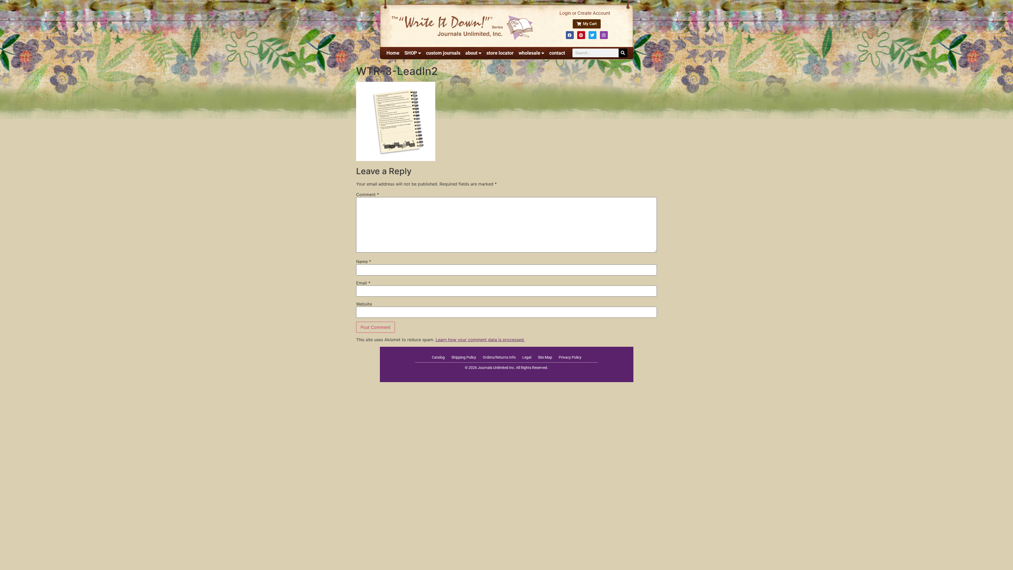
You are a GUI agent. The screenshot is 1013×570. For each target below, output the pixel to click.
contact (557, 53)
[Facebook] (570, 35)
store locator (500, 53)
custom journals (443, 53)
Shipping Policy (463, 357)
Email (363, 283)
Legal (526, 357)
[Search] (623, 53)
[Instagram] (604, 35)
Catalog (438, 357)
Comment (367, 194)
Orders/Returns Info (499, 357)
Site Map (545, 357)
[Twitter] (592, 35)
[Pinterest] (581, 35)
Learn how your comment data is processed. (480, 339)
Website (364, 304)
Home (392, 53)
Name (363, 261)
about (471, 53)
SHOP (410, 53)
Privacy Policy (570, 357)
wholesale (529, 53)
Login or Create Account (585, 13)
